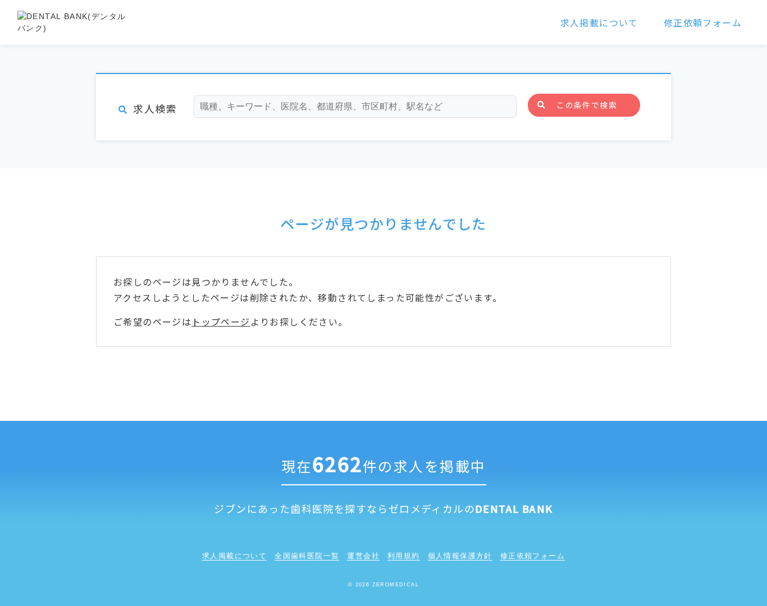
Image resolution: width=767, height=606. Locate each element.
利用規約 (403, 556)
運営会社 (363, 556)
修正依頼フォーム (703, 22)
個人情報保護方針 (460, 556)
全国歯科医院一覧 (307, 556)
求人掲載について (599, 22)
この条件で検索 (586, 105)
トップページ (220, 321)
